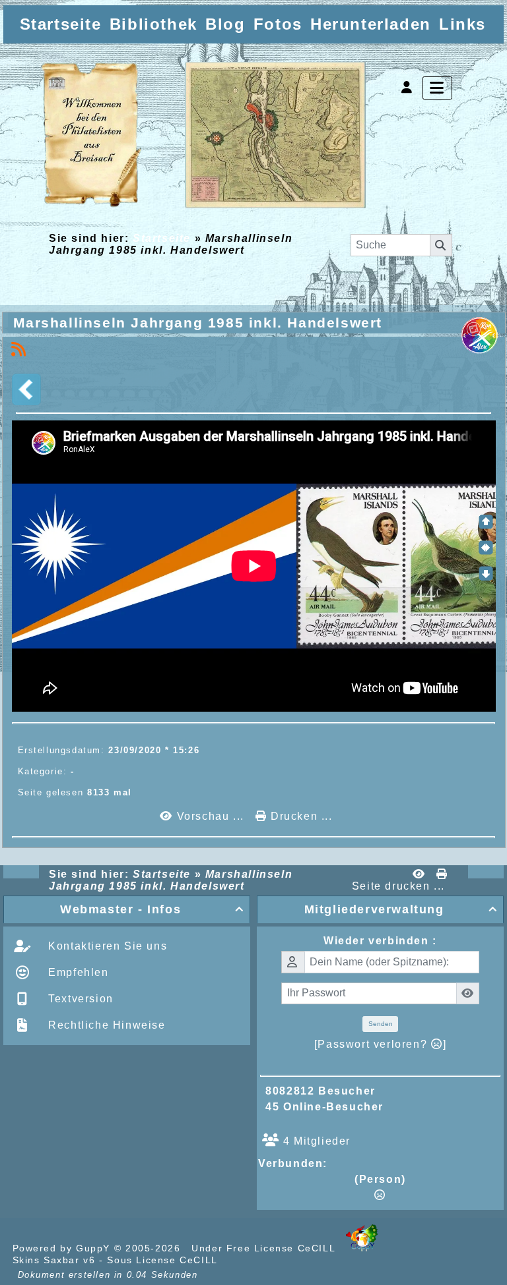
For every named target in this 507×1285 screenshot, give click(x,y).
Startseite (161, 238)
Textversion (79, 998)
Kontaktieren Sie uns (106, 946)
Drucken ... (299, 816)
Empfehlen (77, 972)
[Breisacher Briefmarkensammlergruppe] (204, 136)
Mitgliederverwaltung (401, 909)
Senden (380, 1023)
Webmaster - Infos (152, 909)
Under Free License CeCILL (265, 1248)
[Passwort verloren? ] (380, 1044)
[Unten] (486, 573)
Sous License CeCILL (162, 1260)
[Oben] (486, 522)
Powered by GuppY (63, 1248)
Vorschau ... (210, 816)
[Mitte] (486, 548)
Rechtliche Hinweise (105, 1025)
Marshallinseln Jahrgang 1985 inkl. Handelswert (198, 322)
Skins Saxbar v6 (54, 1260)
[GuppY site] (362, 1248)
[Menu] (437, 88)
